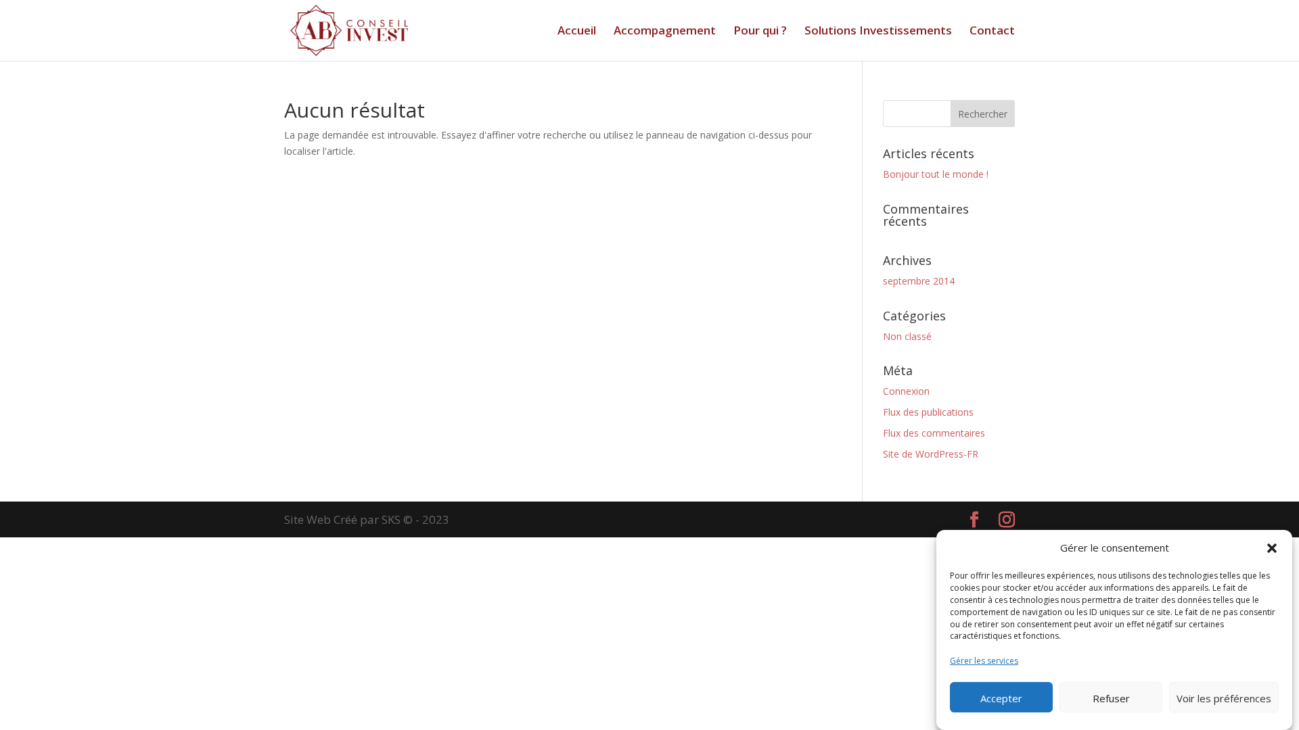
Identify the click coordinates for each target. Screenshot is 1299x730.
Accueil (576, 32)
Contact (992, 32)
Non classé (907, 336)
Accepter (1001, 698)
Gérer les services (984, 660)
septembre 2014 (919, 280)
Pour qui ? (760, 32)
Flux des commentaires (934, 433)
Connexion (906, 391)
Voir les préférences (1224, 698)
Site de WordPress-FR (930, 453)
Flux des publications (928, 412)
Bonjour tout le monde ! (935, 174)
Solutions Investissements (878, 32)
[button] (1272, 548)
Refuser (1111, 698)
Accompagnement (665, 32)
